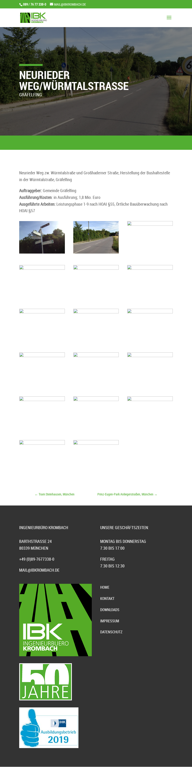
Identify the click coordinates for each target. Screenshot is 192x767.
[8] (96, 428)
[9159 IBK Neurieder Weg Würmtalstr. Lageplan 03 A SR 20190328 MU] (96, 472)
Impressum (109, 621)
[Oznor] (42, 375)
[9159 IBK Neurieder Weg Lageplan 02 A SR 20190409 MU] (150, 428)
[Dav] (150, 384)
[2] (96, 253)
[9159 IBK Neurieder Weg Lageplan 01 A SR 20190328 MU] (42, 472)
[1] (42, 253)
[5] (150, 253)
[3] (96, 297)
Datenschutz (111, 631)
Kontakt (107, 598)
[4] (42, 297)
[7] (42, 428)
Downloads (109, 609)
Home (104, 587)
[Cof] (42, 341)
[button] (10, 756)
